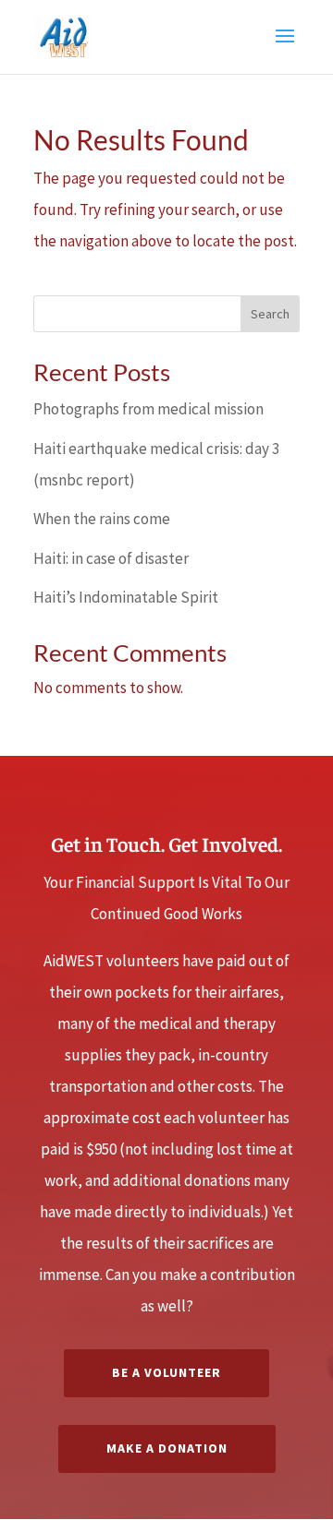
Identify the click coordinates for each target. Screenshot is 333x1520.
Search (270, 313)
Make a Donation (167, 1448)
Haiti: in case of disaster (111, 558)
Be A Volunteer (166, 1372)
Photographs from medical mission (148, 409)
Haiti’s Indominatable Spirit (125, 597)
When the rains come (101, 519)
